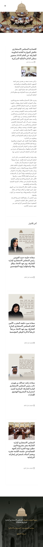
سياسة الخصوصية (28, 528)
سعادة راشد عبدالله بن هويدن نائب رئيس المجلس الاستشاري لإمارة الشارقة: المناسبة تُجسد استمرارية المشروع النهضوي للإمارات (22, 389)
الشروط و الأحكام (15, 528)
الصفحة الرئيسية (30, 27)
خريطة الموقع (21, 534)
